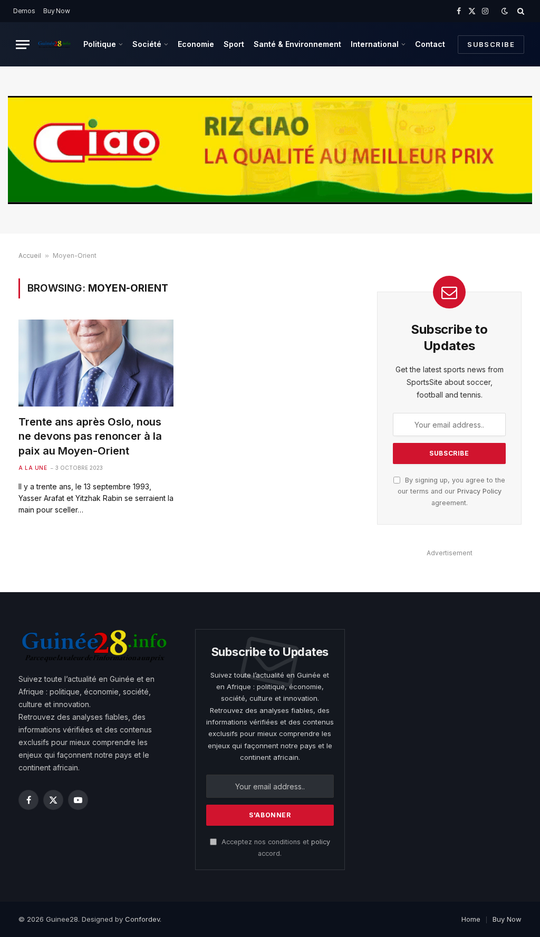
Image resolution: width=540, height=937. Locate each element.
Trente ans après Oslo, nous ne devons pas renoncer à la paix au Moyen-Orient (90, 436)
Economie (196, 44)
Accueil (29, 255)
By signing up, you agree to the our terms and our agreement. (451, 491)
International (375, 44)
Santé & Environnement (297, 44)
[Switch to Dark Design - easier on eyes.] (504, 11)
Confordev (142, 919)
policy (320, 842)
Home (470, 919)
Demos (24, 11)
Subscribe (491, 44)
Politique (99, 44)
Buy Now (56, 11)
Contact (430, 44)
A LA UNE (32, 468)
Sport (234, 44)
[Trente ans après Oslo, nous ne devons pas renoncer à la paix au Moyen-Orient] (95, 363)
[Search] (519, 11)
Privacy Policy (479, 491)
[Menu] (23, 44)
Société (146, 44)
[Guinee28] (54, 44)
